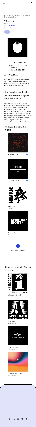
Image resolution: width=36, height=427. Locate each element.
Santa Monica (14, 28)
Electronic (12, 26)
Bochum (10, 235)
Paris (9, 156)
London (10, 208)
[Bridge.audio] (3, 3)
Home (6, 15)
